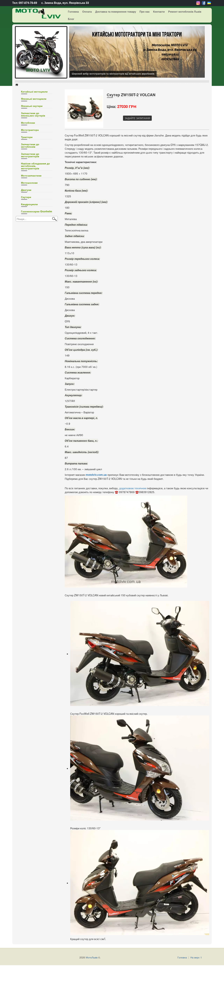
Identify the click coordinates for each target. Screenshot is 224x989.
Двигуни (26, 190)
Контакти (159, 11)
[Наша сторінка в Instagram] (198, 2)
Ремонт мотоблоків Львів (184, 11)
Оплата (87, 11)
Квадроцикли (29, 204)
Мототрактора (30, 130)
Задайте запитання (137, 118)
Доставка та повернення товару (115, 11)
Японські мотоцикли (33, 98)
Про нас (144, 11)
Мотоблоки (28, 122)
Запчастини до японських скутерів (33, 114)
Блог (71, 19)
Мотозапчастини (31, 175)
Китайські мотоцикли (34, 91)
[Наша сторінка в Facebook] (204, 2)
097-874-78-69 (28, 3)
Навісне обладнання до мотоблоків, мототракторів (35, 166)
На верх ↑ (196, 957)
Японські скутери (32, 106)
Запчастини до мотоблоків (30, 145)
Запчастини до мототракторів (30, 155)
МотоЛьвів (91, 957)
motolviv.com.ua (96, 475)
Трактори (27, 137)
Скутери (26, 197)
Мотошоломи (29, 182)
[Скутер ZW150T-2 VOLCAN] (84, 108)
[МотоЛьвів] (35, 13)
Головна (73, 11)
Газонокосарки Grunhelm (36, 211)
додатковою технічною (132, 488)
